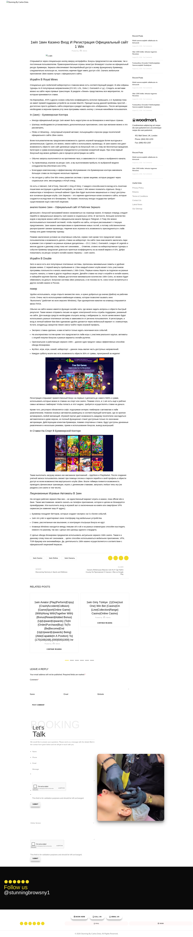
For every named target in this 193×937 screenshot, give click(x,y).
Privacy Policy (138, 188)
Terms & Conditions (140, 196)
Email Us (115, 917)
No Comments (147, 46)
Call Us (97, 917)
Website (100, 694)
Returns (135, 192)
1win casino (37, 558)
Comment (34, 680)
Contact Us (136, 200)
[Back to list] (79, 570)
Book (162, 923)
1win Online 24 (54, 597)
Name (32, 694)
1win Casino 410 (79, 36)
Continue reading (54, 649)
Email (66, 694)
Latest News (137, 204)
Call (97, 923)
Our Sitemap (137, 209)
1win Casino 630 (105, 597)
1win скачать (70, 558)
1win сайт (55, 147)
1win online (53, 558)
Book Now (80, 917)
